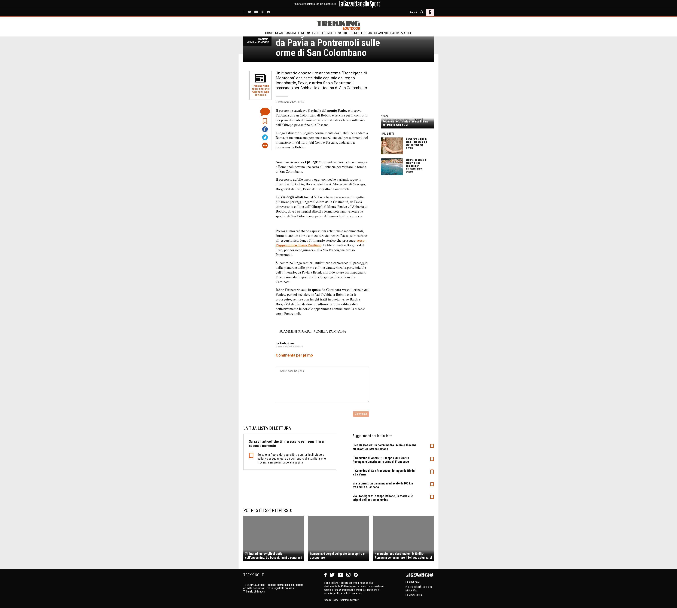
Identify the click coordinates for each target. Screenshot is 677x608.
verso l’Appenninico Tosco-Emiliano (320, 243)
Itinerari (304, 33)
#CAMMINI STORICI (295, 331)
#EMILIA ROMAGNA (330, 331)
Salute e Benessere (352, 33)
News (279, 33)
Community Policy (349, 599)
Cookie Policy (331, 599)
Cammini (290, 33)
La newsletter (413, 595)
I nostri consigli (324, 33)
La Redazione (412, 582)
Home (269, 33)
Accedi (413, 12)
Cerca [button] (418, 120)
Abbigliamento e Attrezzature (390, 33)
